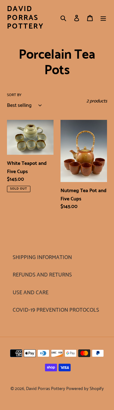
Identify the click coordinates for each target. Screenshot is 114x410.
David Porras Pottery (25, 18)
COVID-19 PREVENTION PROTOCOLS (56, 310)
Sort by (14, 95)
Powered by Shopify (85, 389)
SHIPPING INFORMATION (42, 257)
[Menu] (103, 18)
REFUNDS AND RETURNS (42, 274)
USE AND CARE (30, 292)
